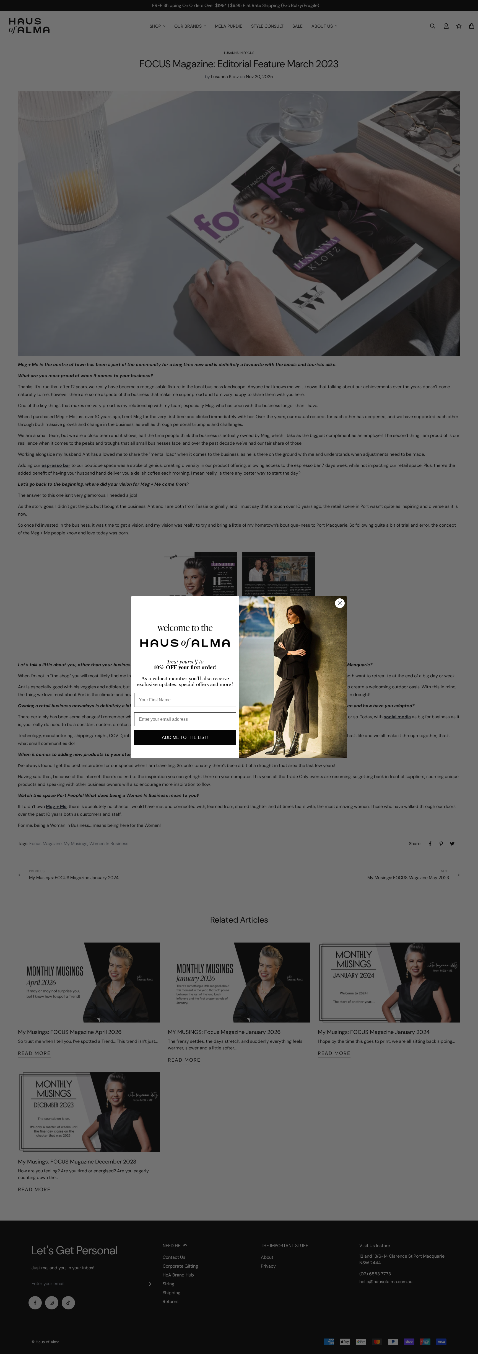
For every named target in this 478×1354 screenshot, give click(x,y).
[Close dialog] (340, 603)
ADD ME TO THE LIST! (185, 737)
